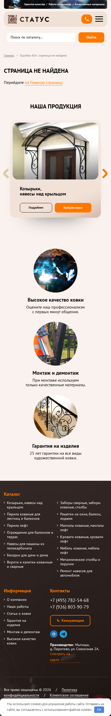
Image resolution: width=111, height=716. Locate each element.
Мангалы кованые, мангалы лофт (82, 527)
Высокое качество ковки (21, 641)
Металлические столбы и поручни (80, 561)
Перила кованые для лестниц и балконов (23, 516)
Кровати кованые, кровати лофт (81, 539)
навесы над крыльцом (43, 191)
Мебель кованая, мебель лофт (80, 550)
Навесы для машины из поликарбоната (25, 546)
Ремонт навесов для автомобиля (76, 573)
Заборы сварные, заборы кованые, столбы (80, 505)
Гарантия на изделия (16, 622)
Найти (91, 37)
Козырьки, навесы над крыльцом (25, 505)
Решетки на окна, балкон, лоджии (80, 516)
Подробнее (36, 207)
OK (99, 709)
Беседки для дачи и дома (27, 555)
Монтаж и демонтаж (23, 632)
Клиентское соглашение (69, 695)
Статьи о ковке (19, 613)
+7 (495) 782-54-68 (69, 600)
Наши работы (18, 606)
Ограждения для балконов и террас (30, 534)
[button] (86, 19)
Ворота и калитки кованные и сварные (29, 564)
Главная (9, 55)
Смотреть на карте (60, 656)
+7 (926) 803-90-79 (69, 607)
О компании (17, 599)
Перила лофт (17, 525)
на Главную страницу (43, 82)
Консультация (73, 207)
